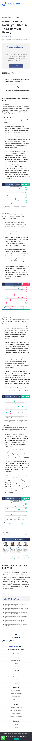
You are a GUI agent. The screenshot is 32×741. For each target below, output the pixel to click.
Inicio (3, 39)
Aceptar (16, 738)
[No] (29, 736)
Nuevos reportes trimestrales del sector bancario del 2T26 (16, 625)
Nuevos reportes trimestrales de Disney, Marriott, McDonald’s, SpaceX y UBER (16, 613)
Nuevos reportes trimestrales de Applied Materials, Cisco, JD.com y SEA (16, 609)
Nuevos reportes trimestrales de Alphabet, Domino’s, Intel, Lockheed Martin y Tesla (14, 621)
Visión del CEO (8, 39)
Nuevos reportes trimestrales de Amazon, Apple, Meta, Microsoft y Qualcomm (16, 617)
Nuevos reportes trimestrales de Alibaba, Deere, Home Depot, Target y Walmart (16, 605)
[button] (3, 641)
